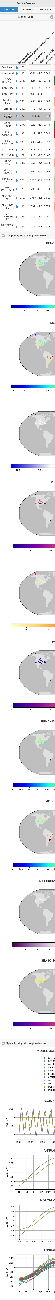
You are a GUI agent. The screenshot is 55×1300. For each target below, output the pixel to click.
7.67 (32, 206)
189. (22, 216)
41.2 (39, 142)
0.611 (47, 94)
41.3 (39, 197)
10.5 (32, 226)
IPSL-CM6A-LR (7, 142)
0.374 (47, 206)
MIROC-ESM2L (7, 171)
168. (22, 73)
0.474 (47, 80)
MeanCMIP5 (8, 149)
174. (22, 124)
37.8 (39, 226)
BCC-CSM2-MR (7, 80)
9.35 (32, 94)
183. (22, 94)
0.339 (47, 149)
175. (22, 180)
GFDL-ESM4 (7, 124)
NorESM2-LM (7, 206)
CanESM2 (7, 88)
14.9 (32, 216)
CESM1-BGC (7, 101)
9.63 (32, 101)
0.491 (47, 216)
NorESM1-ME (7, 197)
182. (22, 108)
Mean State (9, 9)
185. (22, 88)
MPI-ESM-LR (7, 180)
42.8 (39, 73)
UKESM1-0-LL (7, 226)
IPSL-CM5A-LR (7, 133)
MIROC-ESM (7, 163)
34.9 (39, 149)
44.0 (39, 88)
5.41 (32, 149)
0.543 (47, 73)
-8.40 (32, 73)
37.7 (39, 108)
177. (22, 116)
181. (22, 206)
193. (22, 133)
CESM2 (8, 108)
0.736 (33, 197)
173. (22, 80)
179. (22, 155)
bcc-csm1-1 (8, 73)
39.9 (39, 101)
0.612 (47, 142)
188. (22, 163)
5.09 (32, 189)
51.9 (39, 133)
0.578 (47, 180)
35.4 (39, 80)
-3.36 (32, 80)
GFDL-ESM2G (8, 116)
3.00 (32, 171)
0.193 (33, 116)
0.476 (47, 124)
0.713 (47, 163)
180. (22, 142)
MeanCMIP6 (8, 155)
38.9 (39, 171)
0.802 (33, 180)
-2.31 (32, 124)
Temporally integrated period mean (30, 235)
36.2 (39, 180)
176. (22, 171)
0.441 (47, 108)
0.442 (47, 88)
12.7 (32, 163)
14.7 (32, 133)
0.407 (47, 155)
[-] (17, 67)
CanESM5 (7, 94)
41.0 (39, 206)
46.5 (39, 163)
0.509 (47, 101)
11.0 (32, 88)
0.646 (47, 133)
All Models (27, 9)
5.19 (32, 155)
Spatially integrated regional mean (30, 1043)
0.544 (47, 189)
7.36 (32, 108)
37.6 (39, 116)
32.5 (39, 155)
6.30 (32, 142)
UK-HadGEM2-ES (8, 216)
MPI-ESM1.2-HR (7, 189)
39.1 (39, 94)
